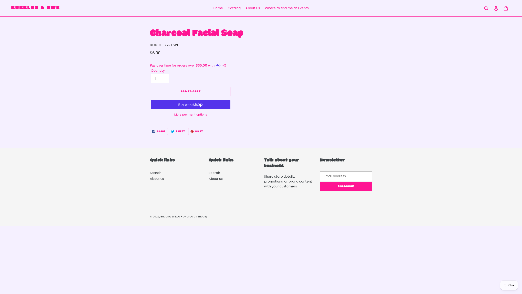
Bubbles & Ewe (35, 8)
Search (155, 172)
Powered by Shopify (194, 216)
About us (157, 178)
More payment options (190, 114)
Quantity (158, 70)
